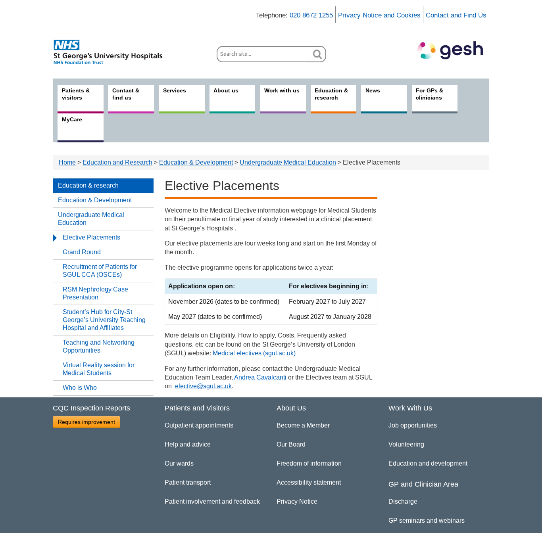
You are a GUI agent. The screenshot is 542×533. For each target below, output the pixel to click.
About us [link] (225, 90)
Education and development (427, 463)
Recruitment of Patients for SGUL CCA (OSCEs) (100, 270)
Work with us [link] (282, 90)
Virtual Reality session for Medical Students (99, 369)
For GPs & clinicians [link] (429, 94)
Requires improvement (86, 422)
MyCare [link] (72, 119)
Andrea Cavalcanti (260, 377)
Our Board (291, 444)
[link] (112, 52)
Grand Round (82, 252)
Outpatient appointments (199, 425)
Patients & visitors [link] (76, 94)
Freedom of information (309, 463)
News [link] (372, 90)
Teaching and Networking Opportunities (99, 346)
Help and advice (188, 444)
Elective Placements (91, 237)
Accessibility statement (309, 482)
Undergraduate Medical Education (288, 162)
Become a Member (303, 425)
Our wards (179, 463)
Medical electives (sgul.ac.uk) (254, 353)
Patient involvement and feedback (212, 501)
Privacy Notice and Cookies (379, 15)
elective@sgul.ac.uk (203, 386)
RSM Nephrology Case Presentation (95, 293)
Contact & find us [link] (125, 94)
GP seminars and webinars (426, 520)
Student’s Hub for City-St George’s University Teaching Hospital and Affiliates (104, 320)
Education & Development (196, 162)
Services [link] (174, 90)
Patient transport (188, 482)
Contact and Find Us (456, 15)
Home (67, 162)
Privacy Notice (297, 501)
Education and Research (117, 162)
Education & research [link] (331, 94)
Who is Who (80, 387)
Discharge (402, 501)
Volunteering (406, 444)
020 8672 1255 (311, 15)
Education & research (88, 185)
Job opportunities (412, 425)
